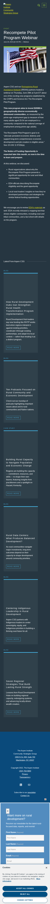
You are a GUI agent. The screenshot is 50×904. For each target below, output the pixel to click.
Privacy (25, 774)
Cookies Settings (25, 900)
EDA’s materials (35, 208)
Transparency (25, 777)
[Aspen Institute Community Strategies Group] (11, 9)
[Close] (46, 867)
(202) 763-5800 (25, 771)
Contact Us (25, 796)
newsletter (32, 792)
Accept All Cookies (25, 888)
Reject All (25, 894)
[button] (39, 5)
